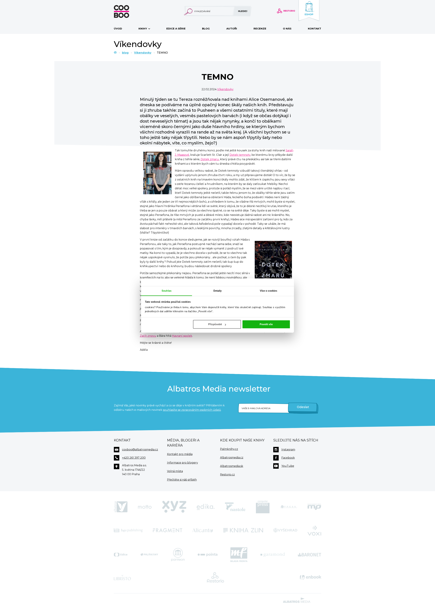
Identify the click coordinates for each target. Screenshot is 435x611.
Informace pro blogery (182, 462)
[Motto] (145, 506)
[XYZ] (174, 506)
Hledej (242, 11)
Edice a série (176, 28)
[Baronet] (309, 554)
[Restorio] (215, 577)
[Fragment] (167, 530)
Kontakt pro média (180, 454)
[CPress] (288, 506)
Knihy (143, 28)
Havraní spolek (182, 335)
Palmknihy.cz (229, 449)
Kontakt (314, 28)
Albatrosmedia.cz (231, 457)
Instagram (288, 449)
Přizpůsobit (215, 324)
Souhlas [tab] (166, 290)
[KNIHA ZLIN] (243, 530)
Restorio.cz (227, 474)
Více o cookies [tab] (268, 290)
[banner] (127, 11)
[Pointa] (208, 554)
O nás (287, 28)
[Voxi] (314, 530)
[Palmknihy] (149, 554)
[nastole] (235, 506)
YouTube (287, 465)
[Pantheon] (178, 554)
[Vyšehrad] (285, 530)
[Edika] (206, 506)
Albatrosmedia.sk (231, 466)
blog (125, 52)
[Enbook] (310, 577)
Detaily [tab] (217, 290)
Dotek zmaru (210, 159)
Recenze (260, 28)
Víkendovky (142, 52)
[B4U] (128, 530)
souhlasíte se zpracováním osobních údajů (192, 409)
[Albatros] (121, 506)
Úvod (118, 28)
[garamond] (272, 554)
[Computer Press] (263, 506)
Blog (206, 28)
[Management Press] (314, 506)
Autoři (231, 28)
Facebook (288, 457)
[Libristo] (122, 577)
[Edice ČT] (121, 554)
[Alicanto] (202, 530)
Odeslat (303, 407)
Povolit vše (266, 324)
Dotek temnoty (240, 154)
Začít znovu (148, 335)
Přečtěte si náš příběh (182, 479)
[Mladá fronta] (239, 554)
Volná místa (175, 471)
